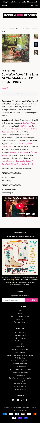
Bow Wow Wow (28, 123)
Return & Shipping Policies (20, 316)
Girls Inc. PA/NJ (20, 346)
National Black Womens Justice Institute (20, 355)
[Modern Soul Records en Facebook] (18, 400)
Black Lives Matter (20, 332)
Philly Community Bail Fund (20, 361)
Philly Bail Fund (20, 358)
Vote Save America (20, 386)
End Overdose (20, 341)
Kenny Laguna (17, 129)
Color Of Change (20, 338)
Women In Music (20, 389)
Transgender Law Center (20, 372)
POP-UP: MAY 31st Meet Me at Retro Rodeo (20, 236)
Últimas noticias (20, 232)
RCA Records (25, 126)
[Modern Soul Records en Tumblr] (27, 400)
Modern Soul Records (29, 408)
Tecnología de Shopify (20, 410)
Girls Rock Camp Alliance (20, 349)
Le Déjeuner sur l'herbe (19, 152)
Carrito (35, 5)
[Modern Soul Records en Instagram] (22, 400)
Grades (20, 313)
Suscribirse (32, 300)
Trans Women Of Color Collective (20, 378)
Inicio (3, 29)
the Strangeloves (25, 143)
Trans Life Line (20, 375)
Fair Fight (20, 344)
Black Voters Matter (20, 335)
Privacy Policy (20, 319)
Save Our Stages (20, 366)
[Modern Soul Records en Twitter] (13, 400)
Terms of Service (20, 322)
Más (5, 5)
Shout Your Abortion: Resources (20, 369)
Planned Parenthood (20, 364)
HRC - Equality (20, 352)
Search (20, 310)
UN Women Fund (20, 384)
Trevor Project (20, 381)
